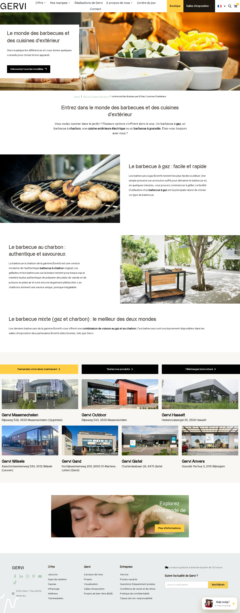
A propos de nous (118, 3)
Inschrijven (218, 584)
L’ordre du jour (146, 3)
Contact (95, 9)
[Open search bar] (230, 6)
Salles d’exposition (197, 6)
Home (77, 96)
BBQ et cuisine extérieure (95, 96)
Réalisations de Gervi (88, 3)
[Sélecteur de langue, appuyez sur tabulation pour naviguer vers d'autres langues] (221, 6)
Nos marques (58, 3)
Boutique (175, 6)
